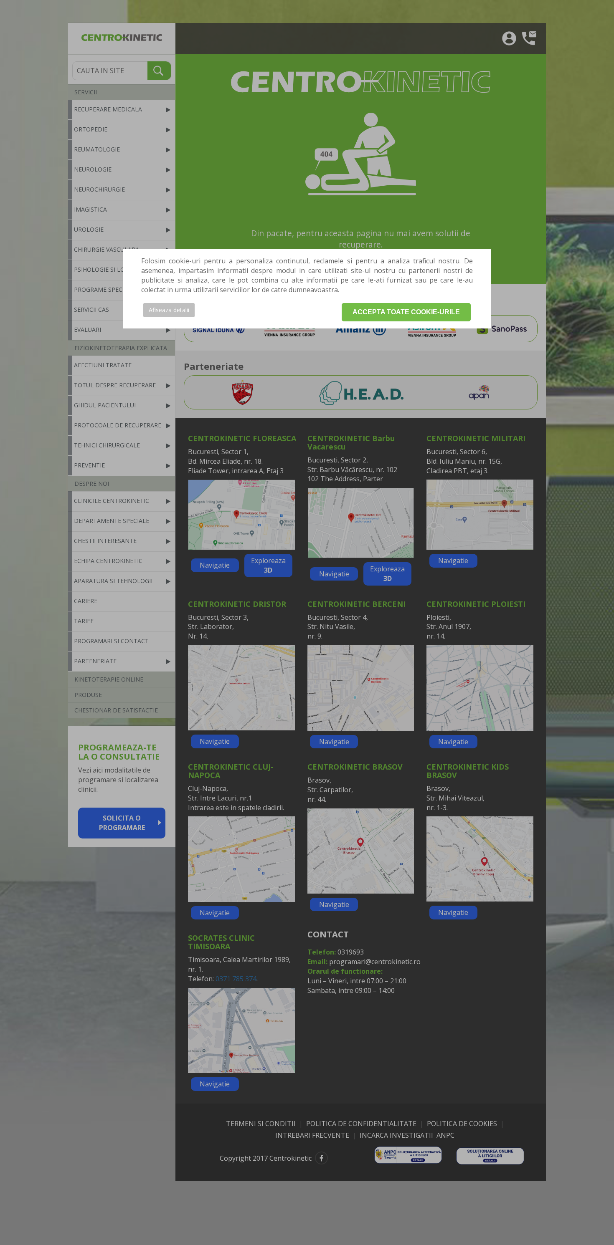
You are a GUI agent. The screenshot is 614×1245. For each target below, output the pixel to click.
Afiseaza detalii (169, 310)
